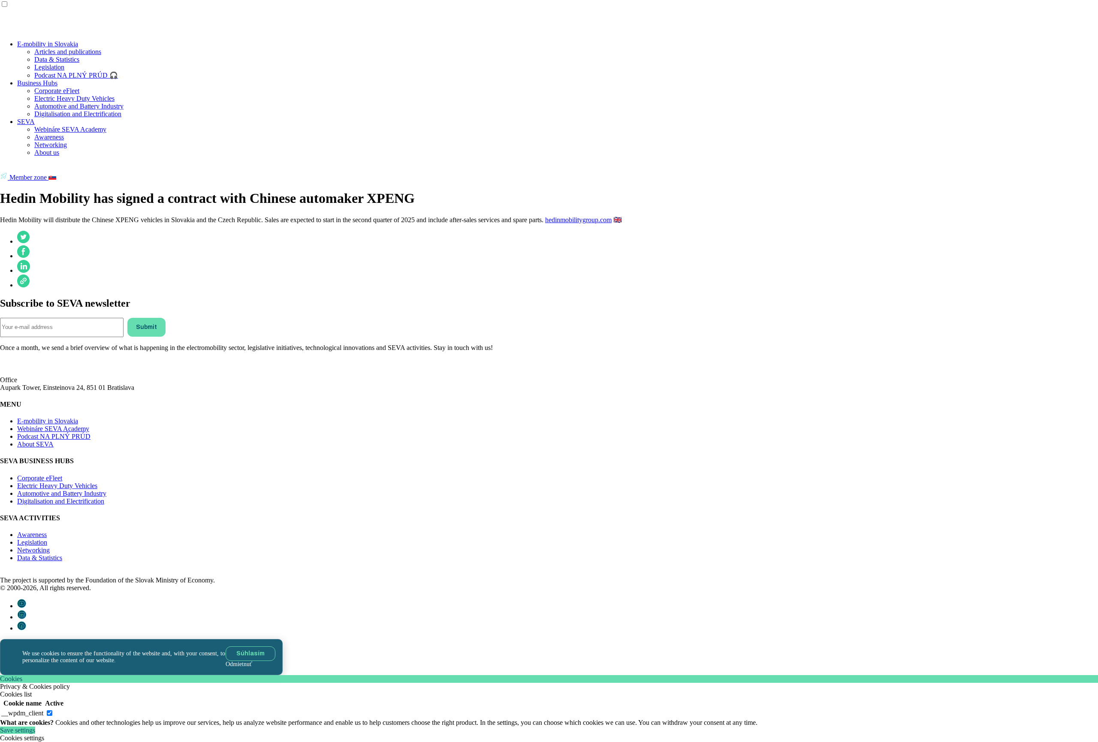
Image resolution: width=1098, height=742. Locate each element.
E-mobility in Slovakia (47, 44)
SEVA (26, 121)
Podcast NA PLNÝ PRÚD (53, 436)
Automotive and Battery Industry (79, 106)
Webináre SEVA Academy (70, 129)
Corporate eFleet (56, 90)
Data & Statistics (56, 59)
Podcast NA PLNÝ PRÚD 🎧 (76, 75)
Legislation (49, 67)
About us (46, 152)
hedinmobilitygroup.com (578, 219)
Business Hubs (37, 83)
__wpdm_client (22, 713)
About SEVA (35, 444)
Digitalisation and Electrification (77, 114)
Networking (50, 144)
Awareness (49, 137)
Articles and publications (67, 51)
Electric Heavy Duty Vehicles (74, 98)
